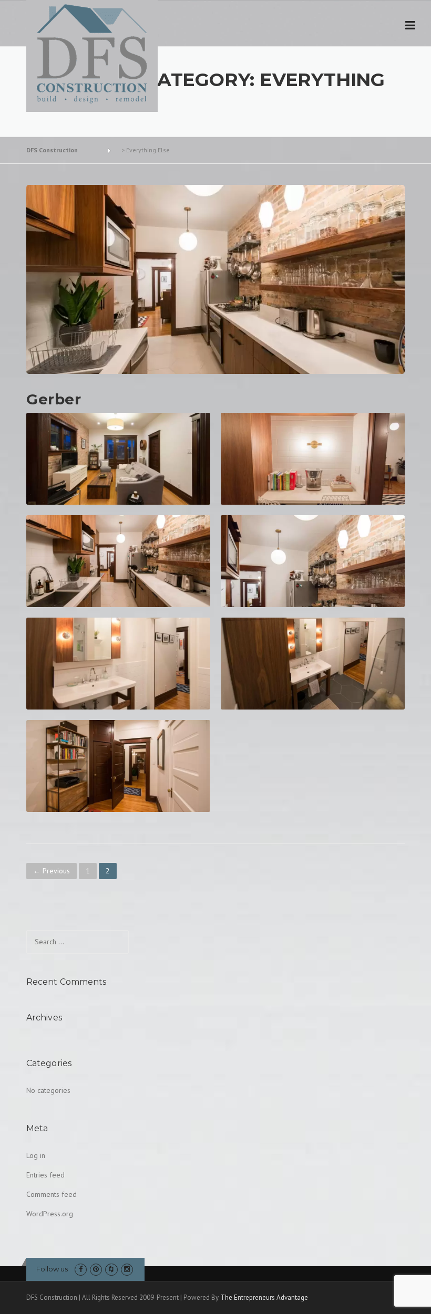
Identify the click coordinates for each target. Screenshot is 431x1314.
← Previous (51, 870)
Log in (35, 1155)
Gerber (53, 399)
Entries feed (45, 1175)
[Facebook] (81, 1269)
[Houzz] (111, 1269)
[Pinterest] (96, 1269)
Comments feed (51, 1194)
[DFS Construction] (92, 54)
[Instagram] (127, 1269)
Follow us (52, 1269)
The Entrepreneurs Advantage (264, 1297)
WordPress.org (49, 1213)
